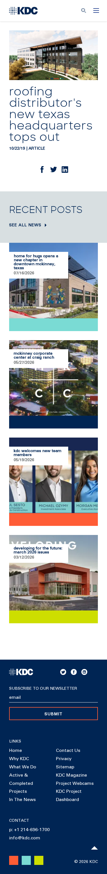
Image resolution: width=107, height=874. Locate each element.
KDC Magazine (71, 775)
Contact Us (68, 750)
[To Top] (94, 847)
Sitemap (65, 767)
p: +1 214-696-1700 (29, 829)
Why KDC (19, 758)
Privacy (64, 758)
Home (15, 750)
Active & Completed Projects (21, 783)
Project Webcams (75, 783)
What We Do (22, 767)
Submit (53, 714)
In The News (22, 799)
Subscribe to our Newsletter (43, 689)
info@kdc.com (24, 838)
